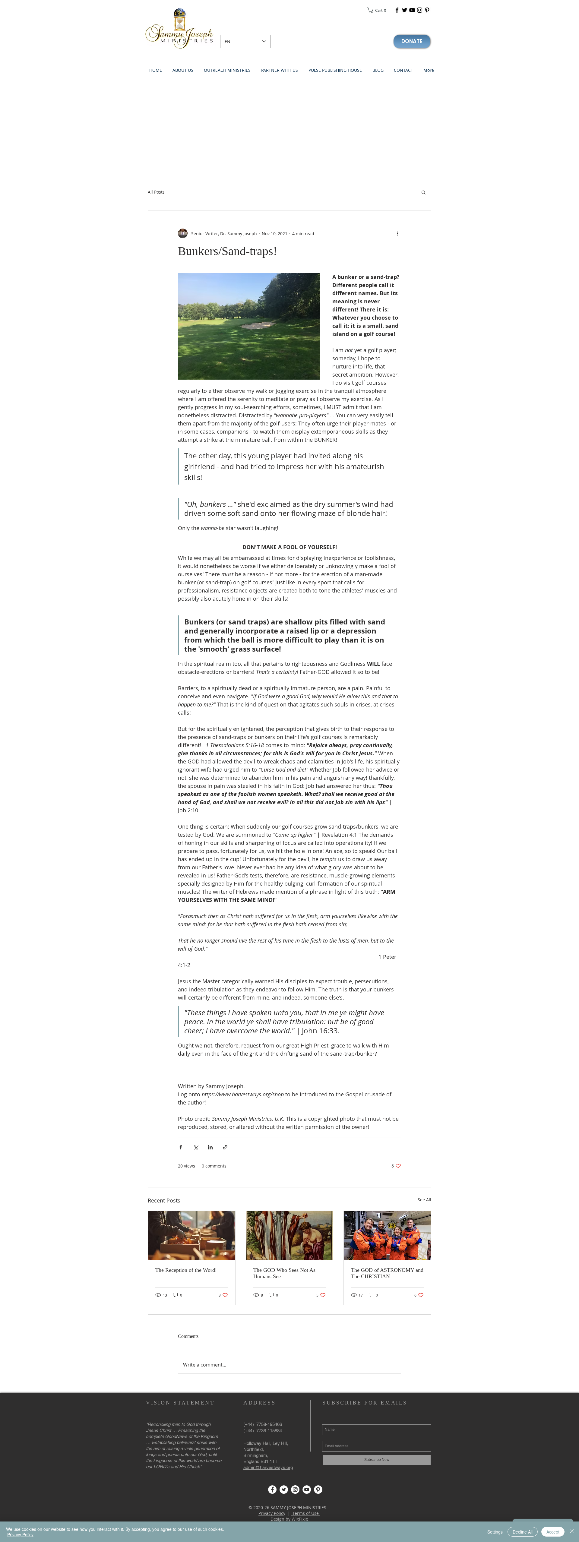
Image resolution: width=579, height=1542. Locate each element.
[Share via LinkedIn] (210, 1147)
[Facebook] (397, 10)
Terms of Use (305, 1513)
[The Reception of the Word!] (191, 1235)
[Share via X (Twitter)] (195, 1147)
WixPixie (300, 1519)
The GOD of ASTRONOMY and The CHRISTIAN (387, 1273)
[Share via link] (225, 1147)
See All (424, 1199)
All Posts (156, 192)
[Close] (571, 1531)
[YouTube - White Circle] (306, 1489)
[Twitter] (404, 10)
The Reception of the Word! (186, 1270)
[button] (378, 10)
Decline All (523, 1532)
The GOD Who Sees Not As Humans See (284, 1273)
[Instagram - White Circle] (295, 1489)
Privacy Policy (271, 1513)
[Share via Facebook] (181, 1147)
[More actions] (397, 233)
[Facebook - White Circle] (272, 1489)
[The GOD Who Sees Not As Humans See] (289, 1235)
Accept (552, 1532)
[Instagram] (419, 10)
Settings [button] (495, 1532)
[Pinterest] (427, 10)
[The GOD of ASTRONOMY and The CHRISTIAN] (387, 1235)
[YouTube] (412, 10)
